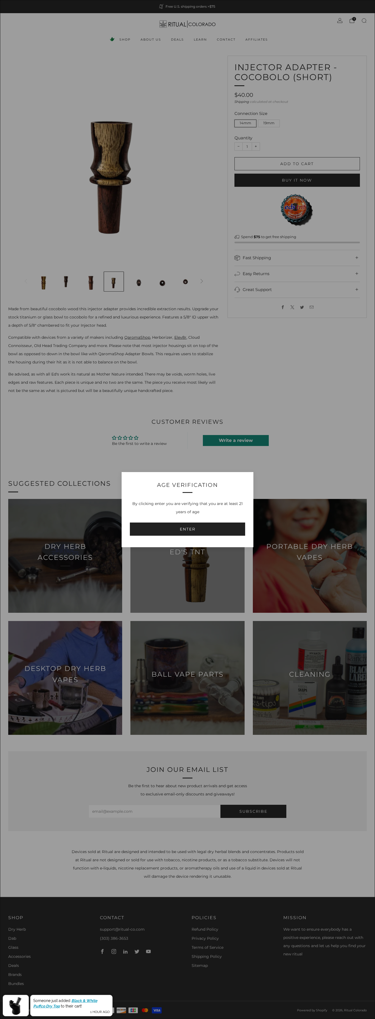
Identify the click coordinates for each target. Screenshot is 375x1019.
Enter (187, 529)
